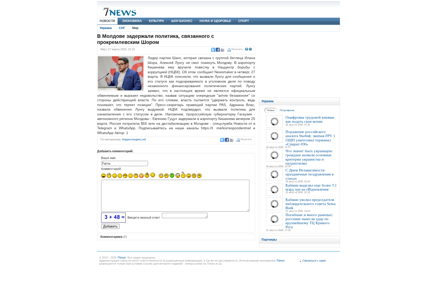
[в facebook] (217, 50)
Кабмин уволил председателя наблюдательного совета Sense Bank (311, 203)
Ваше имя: (108, 158)
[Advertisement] (299, 64)
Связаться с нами (314, 260)
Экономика (132, 21)
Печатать (237, 49)
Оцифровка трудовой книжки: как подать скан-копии (310, 119)
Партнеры (269, 239)
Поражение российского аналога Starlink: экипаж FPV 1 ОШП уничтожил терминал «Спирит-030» (310, 137)
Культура (156, 21)
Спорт (243, 21)
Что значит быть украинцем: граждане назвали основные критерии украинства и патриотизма (309, 157)
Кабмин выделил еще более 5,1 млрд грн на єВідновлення (311, 187)
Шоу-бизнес (181, 21)
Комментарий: (111, 169)
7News (121, 257)
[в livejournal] (222, 50)
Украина (106, 28)
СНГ (122, 28)
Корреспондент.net (134, 139)
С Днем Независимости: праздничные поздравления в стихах (310, 174)
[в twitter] (213, 50)
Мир (135, 28)
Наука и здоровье (215, 21)
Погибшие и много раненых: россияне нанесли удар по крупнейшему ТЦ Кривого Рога (309, 220)
